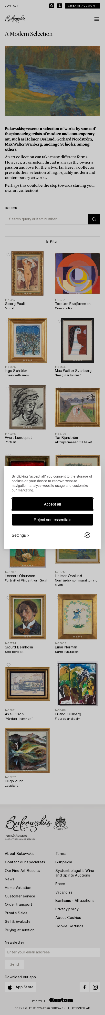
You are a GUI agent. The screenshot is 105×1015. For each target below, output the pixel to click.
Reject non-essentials (52, 519)
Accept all (52, 504)
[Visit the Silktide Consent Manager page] (87, 535)
